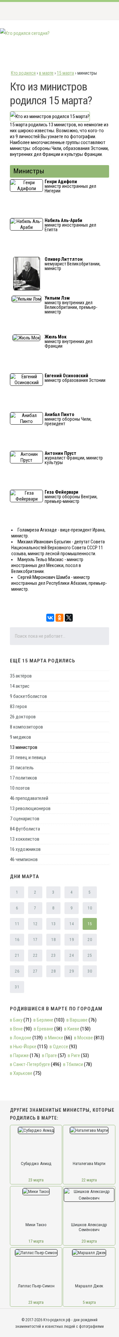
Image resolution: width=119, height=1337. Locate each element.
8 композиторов (26, 727)
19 (71, 939)
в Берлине (43, 1020)
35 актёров (21, 676)
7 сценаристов (24, 819)
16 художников (25, 849)
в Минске (54, 1038)
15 (90, 924)
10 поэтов (20, 788)
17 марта (36, 1241)
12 (35, 924)
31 (17, 987)
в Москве (83, 1038)
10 (90, 908)
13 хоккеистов (24, 839)
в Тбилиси (73, 1064)
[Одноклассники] (59, 618)
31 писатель (22, 768)
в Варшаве (77, 1020)
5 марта (89, 1302)
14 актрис (19, 686)
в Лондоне (20, 1038)
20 (90, 939)
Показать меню (103, 11)
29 (71, 971)
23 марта (36, 1179)
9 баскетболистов (28, 696)
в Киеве (71, 1029)
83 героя (18, 706)
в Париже (19, 1055)
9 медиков (20, 737)
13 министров (23, 747)
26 (17, 971)
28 (53, 971)
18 (53, 939)
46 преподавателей (29, 798)
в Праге (49, 1055)
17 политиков (23, 778)
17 (35, 939)
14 (71, 924)
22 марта (89, 1179)
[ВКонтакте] (50, 618)
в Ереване (43, 1029)
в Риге (74, 1055)
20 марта (89, 1241)
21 (17, 955)
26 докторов (23, 717)
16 (17, 939)
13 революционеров (30, 808)
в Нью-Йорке (23, 1047)
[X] (69, 618)
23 (53, 955)
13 (53, 924)
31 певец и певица (28, 757)
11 (17, 924)
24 (71, 955)
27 (35, 971)
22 (35, 955)
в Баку (16, 1020)
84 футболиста (25, 829)
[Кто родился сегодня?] (25, 33)
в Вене (16, 1029)
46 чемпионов (24, 859)
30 (90, 971)
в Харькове (21, 1073)
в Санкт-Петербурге (30, 1064)
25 (90, 955)
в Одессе (59, 1047)
